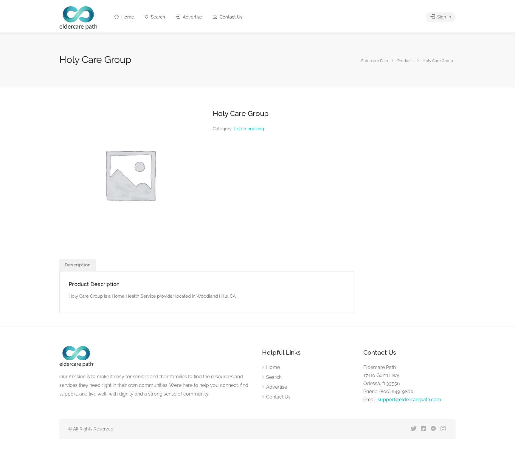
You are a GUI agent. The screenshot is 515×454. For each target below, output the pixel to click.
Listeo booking (249, 129)
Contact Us (230, 17)
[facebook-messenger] (433, 429)
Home (127, 17)
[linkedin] (423, 429)
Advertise (192, 17)
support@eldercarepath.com (409, 399)
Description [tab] (78, 265)
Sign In (443, 17)
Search (157, 17)
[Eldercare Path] (79, 18)
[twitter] (413, 429)
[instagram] (443, 429)
